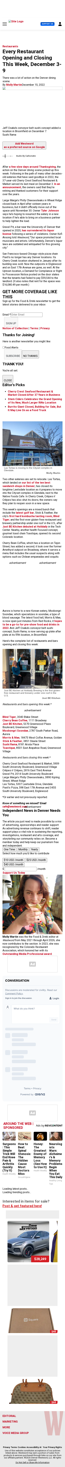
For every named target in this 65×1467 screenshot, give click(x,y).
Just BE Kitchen (12, 723)
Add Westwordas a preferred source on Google (24, 145)
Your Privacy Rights (52, 1447)
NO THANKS (30, 356)
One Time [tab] (9, 849)
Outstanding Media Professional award (27, 954)
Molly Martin (14, 84)
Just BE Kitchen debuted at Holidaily (25, 526)
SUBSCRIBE (13, 356)
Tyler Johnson (50, 210)
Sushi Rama (9, 744)
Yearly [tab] (34, 849)
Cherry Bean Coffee (14, 720)
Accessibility (32, 1447)
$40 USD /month (13, 864)
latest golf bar (25, 512)
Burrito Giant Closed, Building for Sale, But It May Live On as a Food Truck (34, 408)
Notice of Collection (15, 328)
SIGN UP (11, 323)
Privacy (45, 328)
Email (6, 314)
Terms (34, 328)
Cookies (22, 1447)
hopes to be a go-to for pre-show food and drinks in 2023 (32, 624)
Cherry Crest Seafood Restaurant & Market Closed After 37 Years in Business (34, 393)
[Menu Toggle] (4, 24)
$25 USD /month (36, 860)
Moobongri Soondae (15, 730)
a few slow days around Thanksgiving (32, 166)
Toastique (8, 747)
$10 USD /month (13, 860)
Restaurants (10, 46)
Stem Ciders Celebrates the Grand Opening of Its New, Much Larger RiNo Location (35, 401)
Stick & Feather (12, 741)
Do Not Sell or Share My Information (33, 1462)
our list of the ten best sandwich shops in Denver (26, 484)
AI (41, 1447)
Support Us (47, 24)
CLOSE (8, 380)
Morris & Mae (11, 737)
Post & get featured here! (22, 1206)
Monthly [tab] (23, 849)
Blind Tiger (9, 717)
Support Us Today (13, 872)
